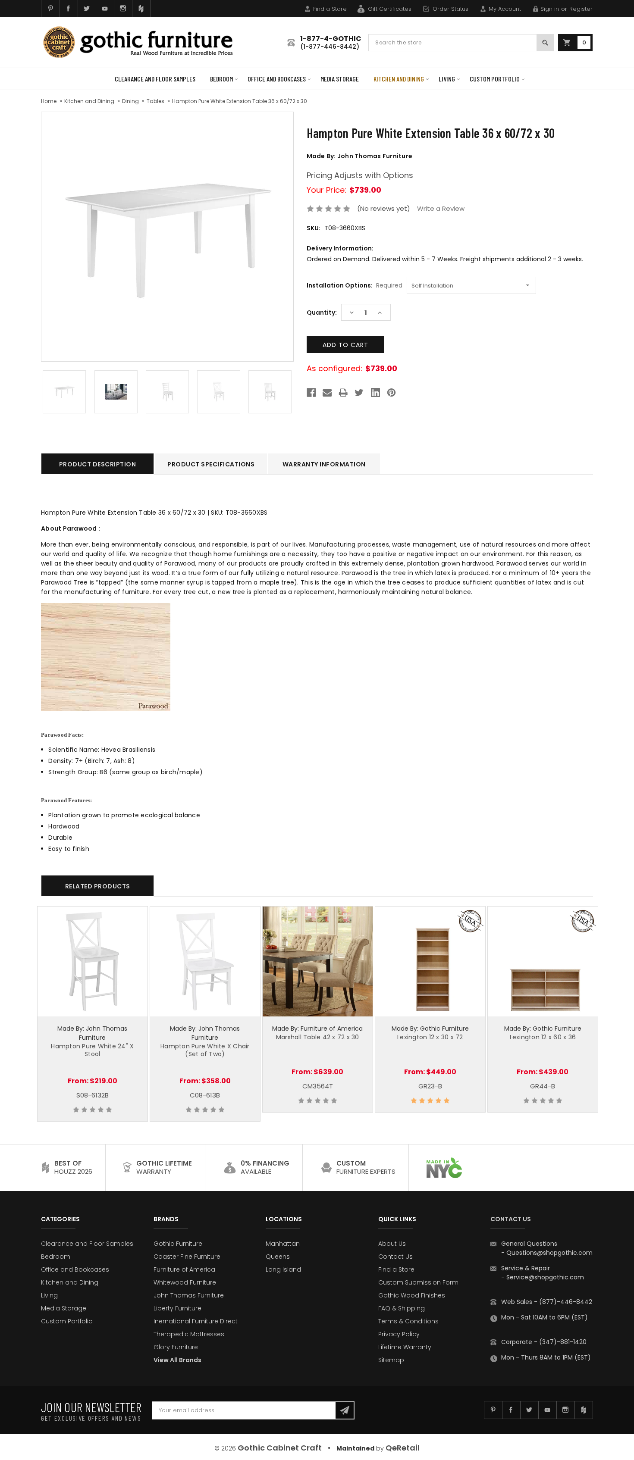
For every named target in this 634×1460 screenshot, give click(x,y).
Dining (130, 101)
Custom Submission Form (418, 1282)
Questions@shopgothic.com (549, 1252)
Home (48, 101)
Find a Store (330, 9)
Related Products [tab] (97, 886)
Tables (155, 101)
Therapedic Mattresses (189, 1334)
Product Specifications (210, 464)
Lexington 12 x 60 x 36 (543, 1037)
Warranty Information (324, 464)
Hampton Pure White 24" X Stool (92, 1050)
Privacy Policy (399, 1334)
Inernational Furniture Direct (196, 1321)
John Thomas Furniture (189, 1295)
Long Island (283, 1269)
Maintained (355, 1448)
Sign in (549, 9)
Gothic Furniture (178, 1243)
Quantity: (322, 312)
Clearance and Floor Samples (155, 79)
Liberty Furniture (177, 1308)
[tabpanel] (92, 1014)
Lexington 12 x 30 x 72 (430, 1037)
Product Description (97, 464)
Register (581, 9)
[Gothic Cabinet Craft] (144, 42)
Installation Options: (354, 285)
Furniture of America (184, 1269)
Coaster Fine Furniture (187, 1256)
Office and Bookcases (277, 79)
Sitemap (391, 1360)
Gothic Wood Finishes (411, 1295)
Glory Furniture (176, 1347)
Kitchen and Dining (398, 79)
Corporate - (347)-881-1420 (544, 1342)
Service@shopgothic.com (545, 1277)
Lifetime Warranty (404, 1347)
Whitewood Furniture (185, 1282)
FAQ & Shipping (401, 1308)
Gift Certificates (389, 9)
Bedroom (221, 79)
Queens (278, 1256)
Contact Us (395, 1256)
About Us (392, 1243)
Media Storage (339, 79)
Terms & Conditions (408, 1321)
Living (447, 79)
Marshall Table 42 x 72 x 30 (317, 1037)
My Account (505, 9)
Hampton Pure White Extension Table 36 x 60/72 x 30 (239, 101)
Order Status (450, 9)
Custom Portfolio (495, 79)
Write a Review (441, 208)
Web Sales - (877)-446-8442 (546, 1301)
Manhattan (283, 1243)
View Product (92, 960)
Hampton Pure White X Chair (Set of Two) (205, 1050)
